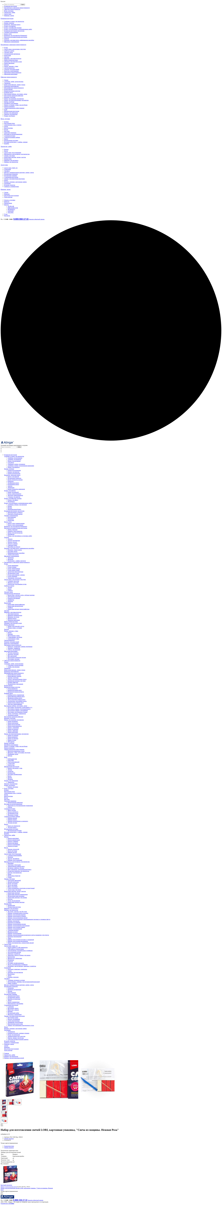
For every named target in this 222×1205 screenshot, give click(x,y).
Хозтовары (7, 183)
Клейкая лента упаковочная (16, 695)
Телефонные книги (13, 483)
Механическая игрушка (15, 830)
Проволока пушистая (14, 875)
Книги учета (8, 34)
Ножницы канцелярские (11, 86)
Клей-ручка (11, 765)
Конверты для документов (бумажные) (15, 35)
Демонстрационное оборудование (14, 108)
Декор (9, 938)
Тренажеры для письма (14, 578)
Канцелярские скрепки (14, 676)
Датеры (10, 769)
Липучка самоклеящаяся (15, 704)
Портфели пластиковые (11, 103)
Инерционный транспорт (15, 802)
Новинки (7, 194)
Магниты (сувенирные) (15, 1014)
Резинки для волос (13, 977)
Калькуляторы (8, 89)
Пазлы (6, 126)
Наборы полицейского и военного (18, 821)
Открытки (11, 988)
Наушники (11, 960)
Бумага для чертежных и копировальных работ (18, 29)
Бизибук (6, 143)
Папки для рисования (14, 461)
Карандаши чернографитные (16, 604)
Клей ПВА (11, 760)
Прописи (10, 601)
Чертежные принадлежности (12, 72)
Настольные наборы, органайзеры (18, 710)
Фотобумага (11, 501)
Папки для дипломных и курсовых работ (20, 536)
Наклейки (11, 863)
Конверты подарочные (14, 989)
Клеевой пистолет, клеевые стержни (18, 1033)
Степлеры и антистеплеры (15, 665)
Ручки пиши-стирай (14, 570)
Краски (6, 149)
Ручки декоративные (14, 568)
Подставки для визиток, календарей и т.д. (20, 707)
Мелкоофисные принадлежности (14, 88)
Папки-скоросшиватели (15, 726)
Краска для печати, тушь (15, 768)
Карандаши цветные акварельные (18, 894)
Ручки (6, 47)
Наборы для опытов (13, 921)
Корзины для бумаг (10, 97)
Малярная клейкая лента (15, 698)
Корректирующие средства (12, 91)
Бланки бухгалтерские (14, 470)
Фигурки (7, 131)
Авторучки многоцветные (15, 571)
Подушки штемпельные (15, 774)
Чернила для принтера (10, 114)
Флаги (6, 180)
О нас (6, 214)
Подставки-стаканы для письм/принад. (19, 709)
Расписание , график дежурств (17, 561)
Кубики (6, 121)
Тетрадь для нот (12, 542)
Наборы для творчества (11, 162)
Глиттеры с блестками (14, 865)
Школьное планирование (11, 41)
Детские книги (12, 827)
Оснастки (10, 771)
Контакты (7, 215)
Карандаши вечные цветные (16, 902)
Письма (10, 991)
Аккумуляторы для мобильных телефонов (20, 950)
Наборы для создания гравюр (16, 927)
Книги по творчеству (14, 826)
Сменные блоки (12, 545)
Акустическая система (14, 952)
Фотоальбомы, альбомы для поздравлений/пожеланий (24, 981)
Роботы (10, 807)
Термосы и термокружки (11, 186)
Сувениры (11, 1006)
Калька (10, 506)
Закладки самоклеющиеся (15, 495)
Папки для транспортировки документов (16, 100)
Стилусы (10, 961)
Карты (9, 589)
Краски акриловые (13, 838)
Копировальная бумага (14, 509)
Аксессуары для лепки (14, 889)
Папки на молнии (13, 738)
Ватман (10, 508)
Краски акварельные (14, 840)
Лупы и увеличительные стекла (17, 679)
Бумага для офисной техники (13, 27)
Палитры (10, 857)
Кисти (6, 151)
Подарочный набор (13, 1013)
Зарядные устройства (14, 953)
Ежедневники (12, 517)
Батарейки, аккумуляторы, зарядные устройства (22, 966)
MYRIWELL (11, 209)
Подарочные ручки (13, 573)
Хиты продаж (8, 197)
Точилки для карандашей (11, 69)
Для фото (7, 171)
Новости (6, 201)
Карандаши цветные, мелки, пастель (15, 157)
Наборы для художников (15, 860)
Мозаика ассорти (13, 932)
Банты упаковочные (14, 1002)
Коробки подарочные (14, 999)
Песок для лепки (13, 883)
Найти (22, 4)
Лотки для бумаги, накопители (17, 713)
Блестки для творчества (15, 872)
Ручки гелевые (12, 567)
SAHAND (11, 211)
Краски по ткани (13, 846)
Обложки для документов (15, 972)
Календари (11, 520)
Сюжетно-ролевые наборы (12, 137)
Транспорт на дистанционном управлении (20, 805)
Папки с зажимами (13, 727)
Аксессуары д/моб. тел (11, 168)
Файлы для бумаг (9, 102)
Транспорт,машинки (10, 132)
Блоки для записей (13, 492)
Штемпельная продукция (11, 111)
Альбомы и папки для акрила (16, 464)
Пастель (10, 899)
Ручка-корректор (13, 688)
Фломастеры (8, 159)
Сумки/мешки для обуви (15, 637)
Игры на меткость (13, 812)
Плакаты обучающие (14, 598)
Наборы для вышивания (15, 928)
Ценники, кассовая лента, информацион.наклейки (19, 40)
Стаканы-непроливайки (15, 855)
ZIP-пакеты (11, 741)
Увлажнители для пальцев (15, 684)
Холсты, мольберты (13, 858)
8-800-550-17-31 (21, 219)
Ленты (10, 1000)
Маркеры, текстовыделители (12, 58)
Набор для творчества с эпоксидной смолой (21, 943)
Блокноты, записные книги (12, 24)
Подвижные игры (13, 813)
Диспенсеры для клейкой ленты (17, 701)
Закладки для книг (13, 654)
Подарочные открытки (11, 174)
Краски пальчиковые (14, 844)
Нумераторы (11, 773)
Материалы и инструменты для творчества (17, 154)
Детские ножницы (13, 653)
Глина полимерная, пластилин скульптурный (21, 888)
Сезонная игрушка (9, 136)
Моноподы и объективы (15, 958)
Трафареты (11, 600)
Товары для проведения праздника (14, 178)
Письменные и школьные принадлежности (17, 7)
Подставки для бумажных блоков (17, 712)
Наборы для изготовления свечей (17, 918)
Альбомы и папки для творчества (14, 21)
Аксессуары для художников (12, 152)
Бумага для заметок (10, 26)
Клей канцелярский (13, 762)
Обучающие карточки (14, 596)
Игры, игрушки (8, 11)
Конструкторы (8, 128)
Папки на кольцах (13, 729)
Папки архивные (13, 721)
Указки (6, 80)
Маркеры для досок (13, 617)
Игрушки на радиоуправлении (13, 134)
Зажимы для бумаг (13, 677)
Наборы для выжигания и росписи (18, 913)
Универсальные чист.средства (16, 1036)
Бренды (6, 204)
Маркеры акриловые (14, 620)
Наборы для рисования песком (17, 924)
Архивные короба (13, 715)
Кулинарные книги (13, 484)
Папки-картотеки (13, 732)
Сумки (10, 971)
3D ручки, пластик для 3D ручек (17, 911)
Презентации (8, 203)
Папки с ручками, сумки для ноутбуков (15, 105)
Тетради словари (13, 543)
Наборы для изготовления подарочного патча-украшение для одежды (28, 935)
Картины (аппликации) (15, 936)
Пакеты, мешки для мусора (16, 1038)
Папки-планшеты (9, 106)
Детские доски (8, 52)
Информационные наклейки (16, 553)
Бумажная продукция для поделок (14, 31)
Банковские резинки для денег (17, 681)
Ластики (6, 57)
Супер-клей (11, 763)
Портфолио (11, 534)
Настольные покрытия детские (17, 657)
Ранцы (10, 632)
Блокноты (11, 481)
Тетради (6, 38)
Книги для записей (13, 476)
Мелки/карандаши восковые (16, 896)
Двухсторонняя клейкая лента (16, 699)
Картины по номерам (14, 922)
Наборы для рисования (14, 933)
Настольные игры (9, 123)
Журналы (10, 559)
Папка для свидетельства (15, 532)
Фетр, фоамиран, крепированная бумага (19, 869)
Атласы (10, 587)
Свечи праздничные (14, 1020)
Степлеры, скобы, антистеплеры (13, 81)
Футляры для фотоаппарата (16, 963)
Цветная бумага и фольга (15, 512)
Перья (9, 874)
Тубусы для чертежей (14, 649)
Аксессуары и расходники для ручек (15, 49)
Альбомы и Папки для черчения (17, 504)
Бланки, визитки (9, 23)
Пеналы (6, 64)
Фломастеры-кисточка (14, 907)
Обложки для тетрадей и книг (13, 61)
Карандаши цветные (14, 893)
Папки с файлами (13, 730)
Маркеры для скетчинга (11, 160)
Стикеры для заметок (14, 497)
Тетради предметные (14, 540)
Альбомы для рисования (15, 458)
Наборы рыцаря (12, 818)
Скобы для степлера (13, 667)
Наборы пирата (12, 819)
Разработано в (7, 1203)
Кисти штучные (12, 851)
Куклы (6, 129)
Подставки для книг (14, 659)
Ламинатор (11, 782)
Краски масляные (13, 843)
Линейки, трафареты (14, 648)
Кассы (9, 776)
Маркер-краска (12, 618)
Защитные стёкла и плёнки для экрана (19, 955)
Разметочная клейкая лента (16, 702)
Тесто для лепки (12, 885)
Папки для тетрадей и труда (16, 626)
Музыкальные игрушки (11, 140)
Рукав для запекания (14, 1034)
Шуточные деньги (13, 1008)
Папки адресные (12, 529)
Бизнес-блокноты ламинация (16, 489)
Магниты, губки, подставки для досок (19, 752)
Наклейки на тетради (14, 546)
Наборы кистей (12, 852)
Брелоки (10, 1011)
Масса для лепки (13, 886)
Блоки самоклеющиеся (14, 493)
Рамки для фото (12, 983)
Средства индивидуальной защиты (18, 1039)
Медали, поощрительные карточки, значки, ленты (19, 172)
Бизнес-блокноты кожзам (15, 479)
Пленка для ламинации (11, 112)
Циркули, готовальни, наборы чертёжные (20, 646)
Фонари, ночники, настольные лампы (15, 182)
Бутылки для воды (9, 185)
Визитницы (11, 974)
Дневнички (11, 487)
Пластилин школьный (14, 880)
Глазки (10, 877)
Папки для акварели (14, 467)
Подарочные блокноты (14, 478)
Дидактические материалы (12, 54)
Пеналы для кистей (13, 849)
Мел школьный (12, 656)
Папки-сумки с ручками (15, 628)
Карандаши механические (15, 606)
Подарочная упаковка (10, 175)
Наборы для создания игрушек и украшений (21, 939)
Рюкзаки (10, 634)
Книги (6, 139)
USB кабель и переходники (16, 949)
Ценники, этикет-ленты (15, 550)
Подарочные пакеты (14, 997)
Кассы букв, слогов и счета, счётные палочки (21, 595)
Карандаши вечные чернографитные (18, 609)
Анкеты (10, 486)
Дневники (11, 557)
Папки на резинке (13, 735)
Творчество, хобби (9, 12)
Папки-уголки (12, 740)
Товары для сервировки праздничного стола (21, 1025)
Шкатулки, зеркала (13, 1010)
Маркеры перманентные (15, 615)
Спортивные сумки (13, 638)
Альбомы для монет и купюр (16, 980)
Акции (6, 192)
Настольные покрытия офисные (13, 95)
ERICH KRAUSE (13, 208)
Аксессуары (7, 14)
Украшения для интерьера (15, 1022)
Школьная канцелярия (10, 74)
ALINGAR (11, 206)
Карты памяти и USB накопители (18, 947)
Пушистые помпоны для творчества (18, 871)
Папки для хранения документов (14, 98)
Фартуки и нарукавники (11, 71)
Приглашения (12, 992)
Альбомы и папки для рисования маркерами (21, 465)
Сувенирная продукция (11, 177)
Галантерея (7, 169)
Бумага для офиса (13, 500)
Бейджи (10, 755)
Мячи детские (12, 810)
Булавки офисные (13, 682)
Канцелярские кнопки (14, 674)
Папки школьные (9, 63)
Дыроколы (7, 83)
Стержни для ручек (13, 581)
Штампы (10, 779)
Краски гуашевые (13, 841)
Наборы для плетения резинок (17, 914)
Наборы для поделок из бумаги (17, 916)
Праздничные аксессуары (15, 1024)
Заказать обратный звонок (36, 219)
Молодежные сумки (14, 635)
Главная (6, 1053)
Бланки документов (13, 472)
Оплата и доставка (9, 200)
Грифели (10, 607)
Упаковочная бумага (14, 996)
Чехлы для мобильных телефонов (17, 964)
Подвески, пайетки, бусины (16, 868)
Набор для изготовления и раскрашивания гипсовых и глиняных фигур (29, 919)
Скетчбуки (11, 462)
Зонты (9, 975)
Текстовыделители (13, 614)
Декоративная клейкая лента (16, 866)
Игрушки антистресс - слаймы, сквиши (15, 142)
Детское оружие (12, 822)
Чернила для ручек (13, 582)
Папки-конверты (13, 737)
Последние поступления (11, 195)
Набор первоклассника (11, 60)
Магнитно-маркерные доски (16, 751)
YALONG (11, 212)
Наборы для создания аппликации (18, 941)
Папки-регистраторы (14, 724)
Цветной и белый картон (15, 514)
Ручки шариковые (13, 565)
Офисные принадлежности (12, 9)
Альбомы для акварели (14, 459)
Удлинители (11, 1031)
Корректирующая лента (15, 690)
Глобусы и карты (9, 50)
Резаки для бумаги (9, 116)
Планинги (11, 518)
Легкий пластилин (13, 882)
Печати (10, 777)
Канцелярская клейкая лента (16, 696)
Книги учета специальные (15, 525)
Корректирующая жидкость (16, 691)
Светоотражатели (9, 68)
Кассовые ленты (12, 551)
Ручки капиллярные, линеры (16, 575)
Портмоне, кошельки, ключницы (17, 969)
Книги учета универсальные (16, 523)
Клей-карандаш (12, 759)
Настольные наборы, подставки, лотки (15, 94)
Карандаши (7, 55)
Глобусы (10, 590)
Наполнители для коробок (15, 1003)
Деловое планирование (11, 32)
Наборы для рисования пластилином (18, 925)
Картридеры (11, 957)
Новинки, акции (9, 15)
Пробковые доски (13, 754)
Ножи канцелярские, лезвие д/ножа (14, 84)
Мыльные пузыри (13, 815)
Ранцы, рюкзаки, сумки (11, 66)
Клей (5, 109)
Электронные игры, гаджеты (12, 125)
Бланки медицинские (14, 473)
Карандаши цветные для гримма (17, 897)
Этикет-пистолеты (13, 554)
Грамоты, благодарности (15, 531)
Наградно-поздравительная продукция (15, 37)
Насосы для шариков (14, 1019)
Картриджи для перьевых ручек (17, 584)
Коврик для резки (13, 787)
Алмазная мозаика (13, 930)
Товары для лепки (9, 155)
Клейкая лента (8, 92)
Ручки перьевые (12, 576)
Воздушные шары (13, 1017)
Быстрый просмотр (6, 1185)
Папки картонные (13, 723)
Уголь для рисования (14, 900)
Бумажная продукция (10, 6)
